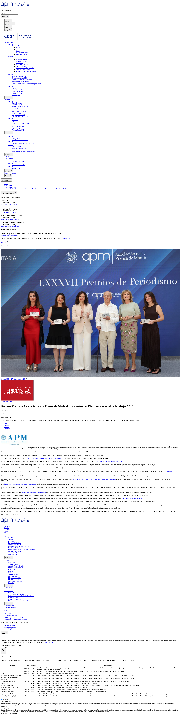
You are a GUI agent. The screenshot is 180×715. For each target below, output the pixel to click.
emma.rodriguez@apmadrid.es (10, 219)
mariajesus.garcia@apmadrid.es (10, 212)
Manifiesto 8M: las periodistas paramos (134, 498)
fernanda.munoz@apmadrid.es (10, 226)
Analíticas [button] (4, 706)
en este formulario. (65, 238)
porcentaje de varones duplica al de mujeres (109, 461)
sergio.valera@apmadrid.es (9, 204)
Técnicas (5, 699)
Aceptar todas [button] (17, 645)
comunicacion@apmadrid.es (9, 235)
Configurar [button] (4, 645)
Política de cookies (49, 642)
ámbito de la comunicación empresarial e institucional (20, 484)
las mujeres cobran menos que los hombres (33, 492)
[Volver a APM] (15, 7)
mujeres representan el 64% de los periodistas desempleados (44, 458)
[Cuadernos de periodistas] (17, 400)
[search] (8, 20)
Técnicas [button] (3, 698)
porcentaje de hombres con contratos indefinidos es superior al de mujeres (94, 479)
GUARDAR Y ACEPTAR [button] (9, 713)
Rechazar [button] (10, 645)
